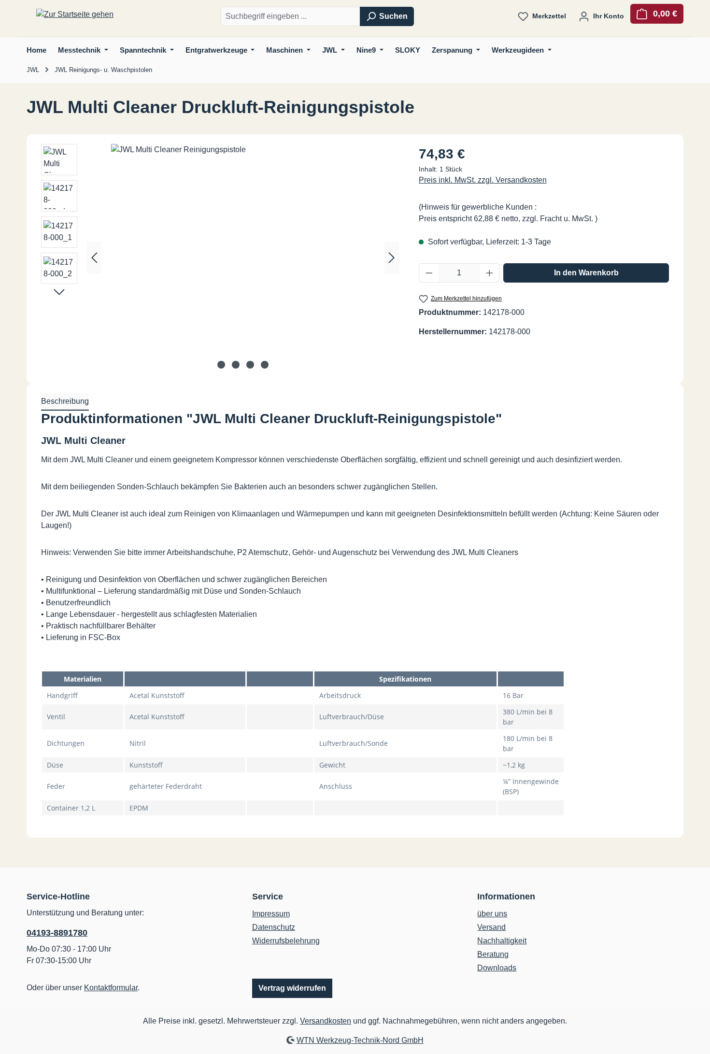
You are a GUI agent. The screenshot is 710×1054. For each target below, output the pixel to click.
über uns (492, 914)
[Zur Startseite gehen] (75, 15)
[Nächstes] (391, 257)
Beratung (493, 954)
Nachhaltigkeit (501, 941)
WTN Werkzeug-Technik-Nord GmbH (360, 1040)
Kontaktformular (111, 987)
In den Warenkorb (586, 273)
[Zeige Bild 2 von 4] (236, 365)
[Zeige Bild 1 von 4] (221, 365)
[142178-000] (243, 248)
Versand (491, 927)
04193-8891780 (57, 933)
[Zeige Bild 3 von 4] (250, 365)
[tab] (65, 402)
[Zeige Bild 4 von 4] (265, 365)
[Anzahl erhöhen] (490, 273)
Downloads (496, 968)
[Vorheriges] (94, 257)
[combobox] (290, 16)
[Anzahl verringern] (429, 273)
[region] (220, 257)
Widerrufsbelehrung (286, 941)
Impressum (271, 914)
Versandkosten (325, 1021)
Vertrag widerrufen (292, 988)
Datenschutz (273, 927)
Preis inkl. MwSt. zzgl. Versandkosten (483, 180)
